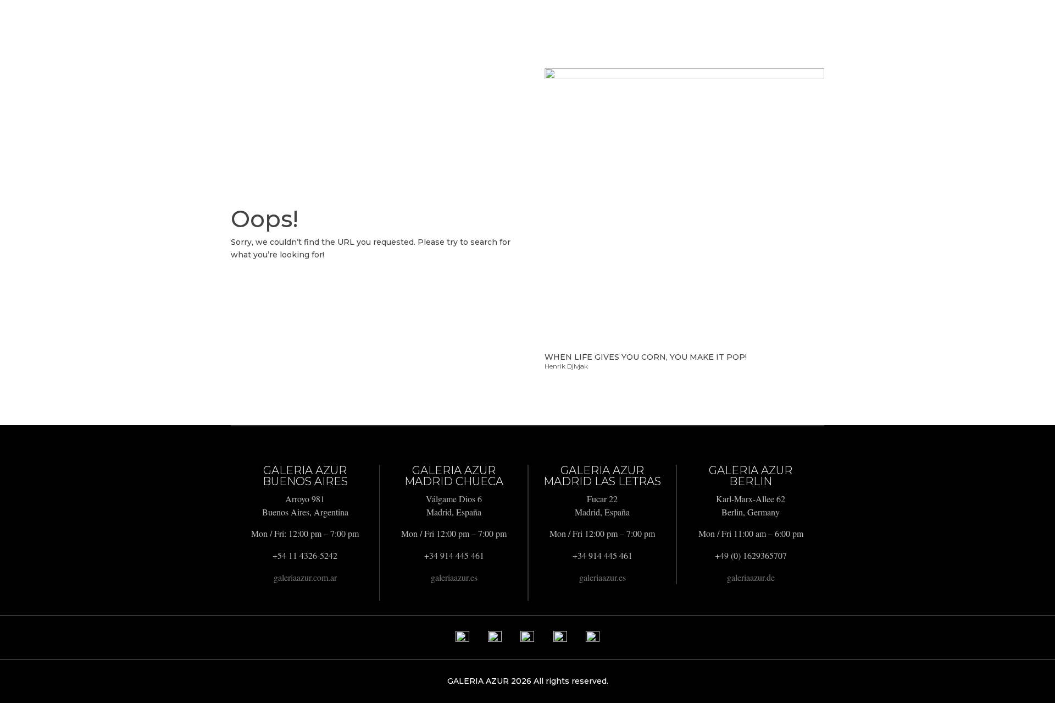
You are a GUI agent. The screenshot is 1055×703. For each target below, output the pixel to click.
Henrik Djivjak (566, 366)
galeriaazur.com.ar (305, 577)
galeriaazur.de (751, 577)
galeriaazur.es (454, 577)
